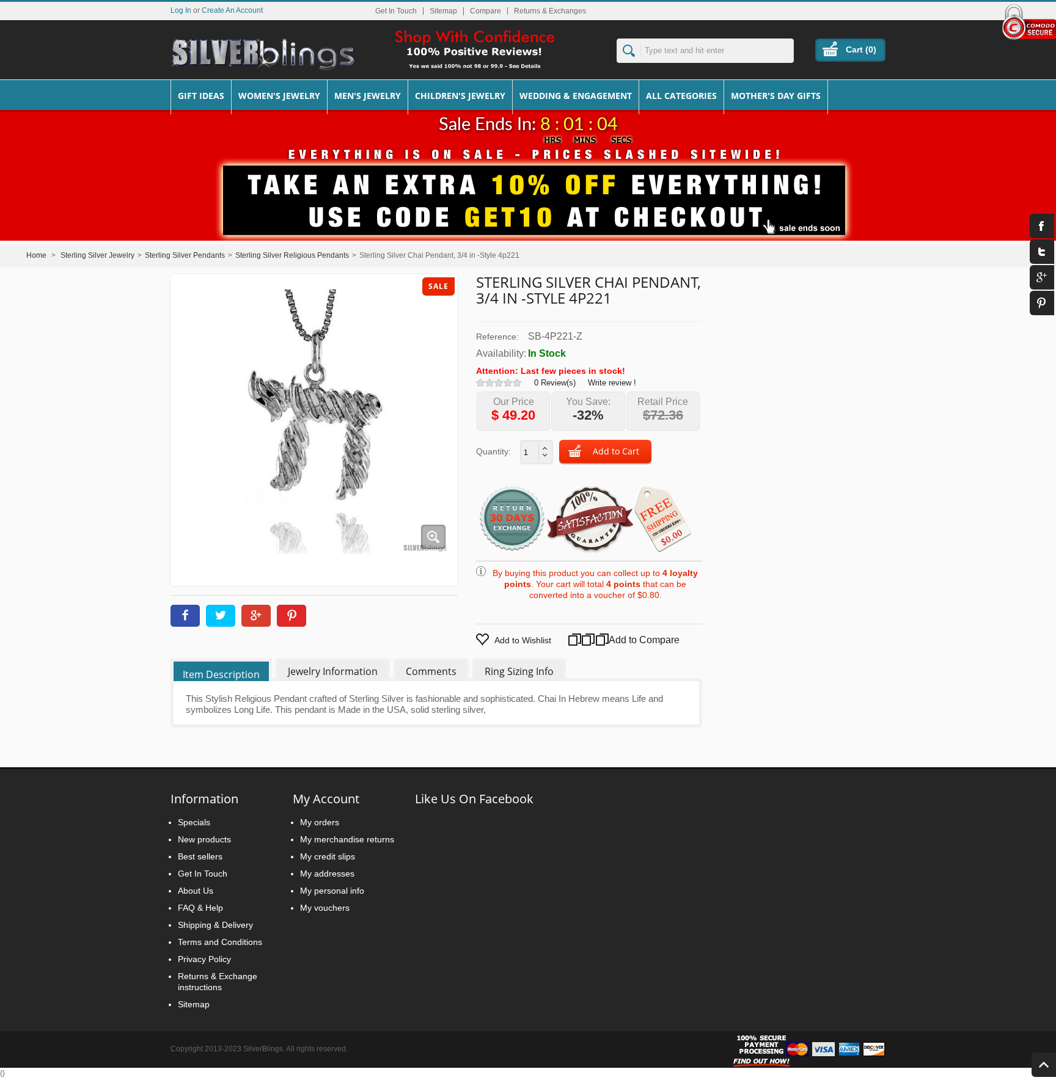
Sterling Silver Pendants (185, 255)
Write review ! (612, 382)
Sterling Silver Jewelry (97, 255)
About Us (195, 891)
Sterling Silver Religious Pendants (292, 255)
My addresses (327, 873)
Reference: (497, 336)
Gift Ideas (201, 95)
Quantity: (493, 451)
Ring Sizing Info (519, 671)
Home (36, 255)
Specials (194, 822)
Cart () (861, 49)
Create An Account (232, 10)
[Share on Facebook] (185, 616)
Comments (431, 671)
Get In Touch (396, 11)
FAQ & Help (200, 908)
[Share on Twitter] (220, 616)
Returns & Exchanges (550, 11)
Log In (180, 10)
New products (204, 839)
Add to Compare (629, 640)
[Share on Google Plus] (256, 616)
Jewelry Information (333, 671)
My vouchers (325, 908)
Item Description (221, 674)
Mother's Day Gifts (776, 95)
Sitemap (443, 11)
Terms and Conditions (220, 942)
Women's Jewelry (279, 95)
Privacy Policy (204, 959)
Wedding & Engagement (575, 95)
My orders (319, 822)
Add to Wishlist (522, 640)
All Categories (681, 95)
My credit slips (327, 856)
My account (326, 798)
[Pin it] (291, 616)
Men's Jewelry (367, 95)
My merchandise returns (347, 839)
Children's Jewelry (460, 95)
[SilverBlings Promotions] (528, 191)
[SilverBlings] (262, 54)
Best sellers (200, 856)
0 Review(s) (555, 382)
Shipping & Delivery (215, 925)
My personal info (332, 891)
